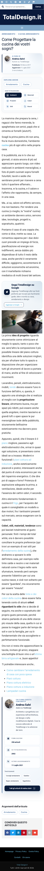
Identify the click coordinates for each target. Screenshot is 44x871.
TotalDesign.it (22, 17)
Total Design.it (22, 865)
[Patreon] (34, 2)
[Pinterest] (15, 2)
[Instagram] (6, 2)
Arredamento (8, 34)
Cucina (26, 84)
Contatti (17, 857)
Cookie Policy (34, 851)
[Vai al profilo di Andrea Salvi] (7, 58)
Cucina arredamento (28, 34)
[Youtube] (20, 2)
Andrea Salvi (23, 704)
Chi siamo (26, 857)
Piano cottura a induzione (20, 686)
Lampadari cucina (16, 691)
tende (13, 387)
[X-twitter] (11, 2)
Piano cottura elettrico (19, 682)
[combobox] (16, 6)
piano (5, 443)
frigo (15, 503)
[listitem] (13, 95)
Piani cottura (14, 678)
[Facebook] (2, 2)
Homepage (9, 851)
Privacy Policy (21, 851)
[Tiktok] (29, 2)
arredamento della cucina (17, 550)
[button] (7, 832)
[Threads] (25, 2)
